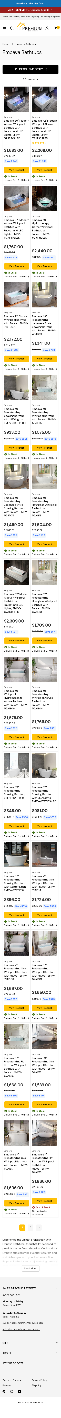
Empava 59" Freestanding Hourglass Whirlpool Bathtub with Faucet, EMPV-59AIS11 (44, 506)
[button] (4, 28)
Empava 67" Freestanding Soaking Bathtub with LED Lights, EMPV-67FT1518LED (44, 794)
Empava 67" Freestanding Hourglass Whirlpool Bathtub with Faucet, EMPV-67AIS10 (44, 603)
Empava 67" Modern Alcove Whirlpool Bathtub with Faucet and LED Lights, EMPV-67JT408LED (16, 228)
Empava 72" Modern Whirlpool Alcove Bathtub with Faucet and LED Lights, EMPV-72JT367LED (44, 129)
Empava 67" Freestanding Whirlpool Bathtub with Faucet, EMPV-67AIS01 (44, 972)
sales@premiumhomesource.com (21, 1329)
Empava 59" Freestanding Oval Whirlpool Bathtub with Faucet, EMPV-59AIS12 (44, 1065)
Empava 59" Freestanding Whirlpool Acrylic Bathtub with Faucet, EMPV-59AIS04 (42, 699)
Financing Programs (50, 16)
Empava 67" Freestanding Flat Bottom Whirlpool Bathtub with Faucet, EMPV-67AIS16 (15, 1066)
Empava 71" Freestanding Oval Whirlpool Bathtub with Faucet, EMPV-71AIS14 (44, 883)
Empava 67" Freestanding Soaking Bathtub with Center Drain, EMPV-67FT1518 (15, 883)
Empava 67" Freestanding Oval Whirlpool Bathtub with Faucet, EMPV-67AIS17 (16, 1161)
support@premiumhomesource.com (23, 1322)
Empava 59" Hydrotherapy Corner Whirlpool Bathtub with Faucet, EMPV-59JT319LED (42, 228)
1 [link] (22, 1227)
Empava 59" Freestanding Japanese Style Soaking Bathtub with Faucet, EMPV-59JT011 (16, 506)
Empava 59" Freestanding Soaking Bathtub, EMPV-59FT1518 (14, 793)
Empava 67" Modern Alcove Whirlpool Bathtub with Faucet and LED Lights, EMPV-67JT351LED (16, 603)
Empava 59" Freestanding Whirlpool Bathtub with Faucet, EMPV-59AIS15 (44, 416)
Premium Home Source (34, 1402)
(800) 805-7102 (12, 1295)
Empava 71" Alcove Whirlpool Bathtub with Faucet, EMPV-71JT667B (16, 322)
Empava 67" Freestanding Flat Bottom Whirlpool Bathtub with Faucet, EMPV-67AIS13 (43, 1163)
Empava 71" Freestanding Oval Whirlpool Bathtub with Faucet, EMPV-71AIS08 (16, 972)
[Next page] (39, 1227)
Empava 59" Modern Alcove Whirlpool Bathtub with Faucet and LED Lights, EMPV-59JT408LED (16, 129)
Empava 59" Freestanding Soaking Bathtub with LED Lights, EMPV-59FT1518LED (16, 416)
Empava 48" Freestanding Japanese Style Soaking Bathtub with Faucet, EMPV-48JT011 (44, 325)
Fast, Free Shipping (30, 16)
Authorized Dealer (10, 16)
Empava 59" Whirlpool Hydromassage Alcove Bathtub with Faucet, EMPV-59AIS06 (16, 699)
